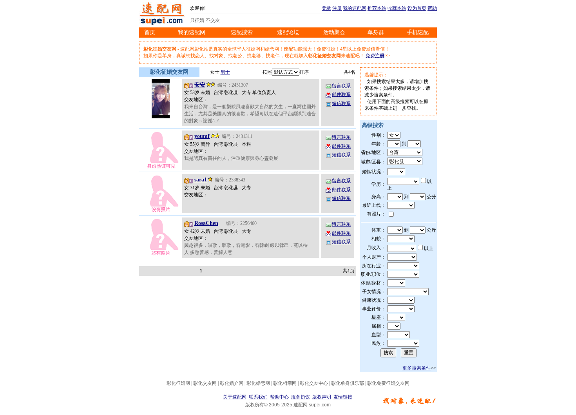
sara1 (200, 180)
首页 (149, 32)
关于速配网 (234, 397)
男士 (225, 72)
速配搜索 (242, 32)
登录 (326, 8)
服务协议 (300, 397)
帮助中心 (279, 397)
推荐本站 (377, 8)
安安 (199, 85)
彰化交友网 (205, 383)
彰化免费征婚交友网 (388, 383)
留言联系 (341, 86)
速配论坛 (288, 32)
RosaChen (206, 223)
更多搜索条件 (416, 368)
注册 (337, 8)
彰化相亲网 (285, 383)
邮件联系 (341, 94)
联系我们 (258, 397)
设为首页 (417, 8)
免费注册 (375, 55)
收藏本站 (397, 8)
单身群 (376, 32)
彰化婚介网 (231, 383)
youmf (202, 136)
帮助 (432, 8)
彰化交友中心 (314, 383)
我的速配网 (354, 8)
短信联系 (341, 103)
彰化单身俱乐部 (347, 383)
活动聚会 (334, 32)
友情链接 (342, 397)
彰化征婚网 (178, 383)
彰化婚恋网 (258, 383)
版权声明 (321, 397)
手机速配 (418, 32)
